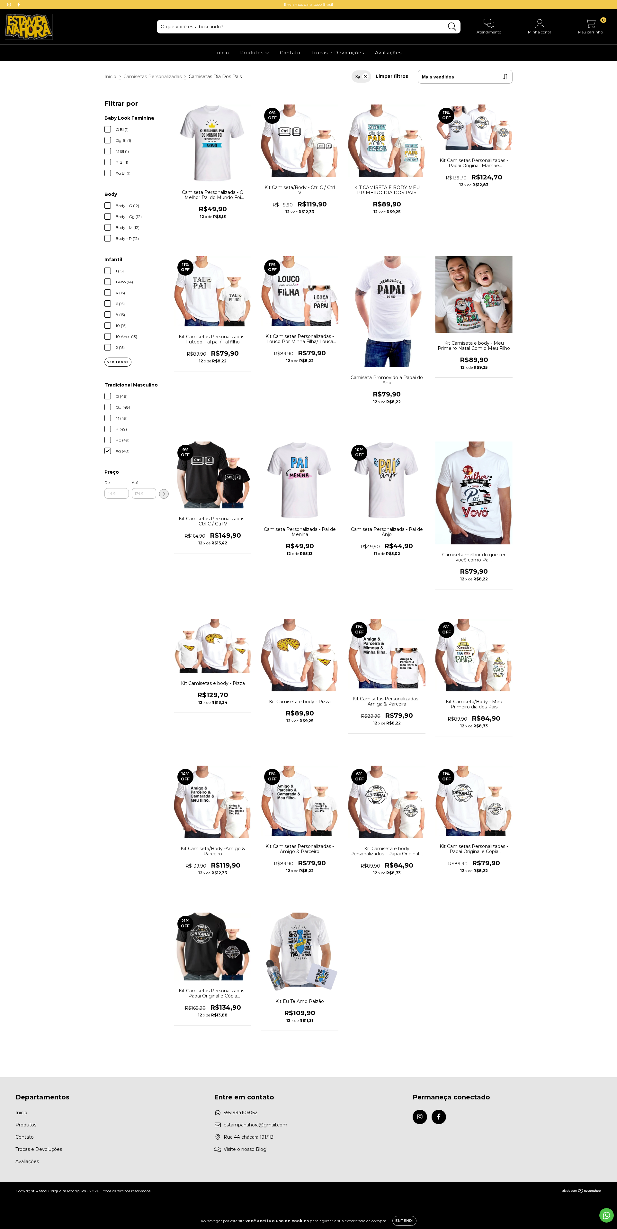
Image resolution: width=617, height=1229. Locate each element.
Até (135, 482)
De (107, 482)
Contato (290, 53)
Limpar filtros (392, 76)
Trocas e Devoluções (337, 53)
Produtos (252, 53)
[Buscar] (452, 26)
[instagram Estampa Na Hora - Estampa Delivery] (9, 4)
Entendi (404, 1221)
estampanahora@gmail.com (255, 1125)
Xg (357, 76)
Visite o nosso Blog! (245, 1149)
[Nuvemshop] (581, 1191)
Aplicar (164, 494)
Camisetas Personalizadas (152, 76)
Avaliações (388, 53)
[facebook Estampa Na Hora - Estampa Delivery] (18, 4)
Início (222, 53)
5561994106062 (240, 1112)
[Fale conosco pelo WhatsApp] (606, 1215)
